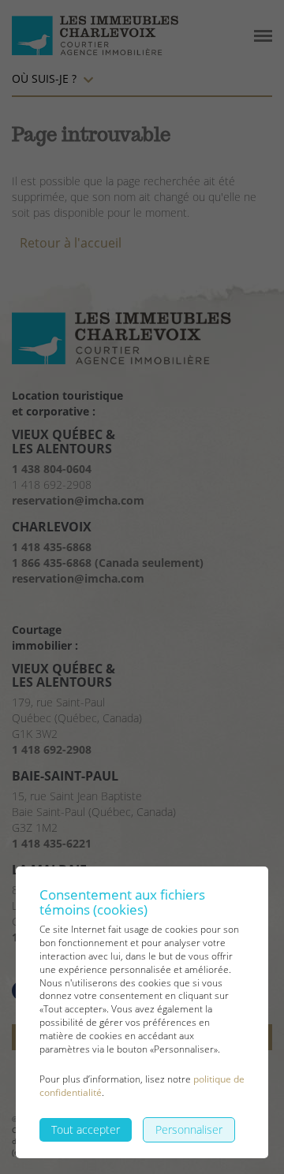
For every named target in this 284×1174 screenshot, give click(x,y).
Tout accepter (85, 1129)
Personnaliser (188, 1129)
